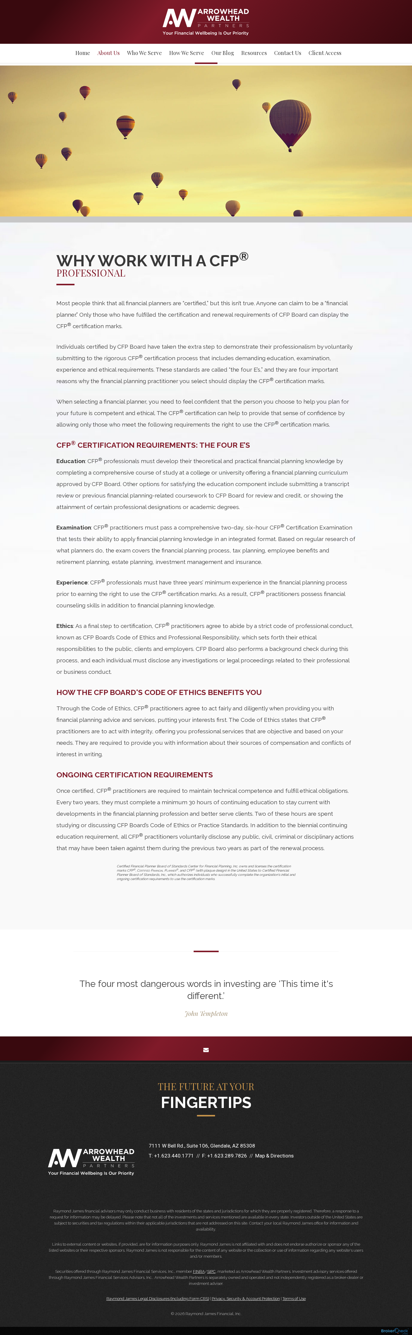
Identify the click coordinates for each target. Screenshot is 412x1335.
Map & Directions (274, 1156)
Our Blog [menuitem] (222, 52)
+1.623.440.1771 (174, 1156)
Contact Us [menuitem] (287, 52)
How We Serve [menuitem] (186, 52)
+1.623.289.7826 (227, 1156)
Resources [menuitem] (254, 52)
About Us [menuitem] (108, 52)
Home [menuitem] (82, 52)
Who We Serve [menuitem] (144, 52)
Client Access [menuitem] (325, 52)
